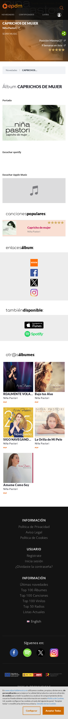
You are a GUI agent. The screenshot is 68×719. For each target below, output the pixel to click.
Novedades (11, 70)
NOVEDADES (8, 14)
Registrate (34, 555)
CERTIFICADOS (26, 14)
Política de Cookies (34, 538)
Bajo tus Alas (44, 394)
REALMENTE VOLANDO (20, 394)
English (36, 621)
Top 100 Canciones (34, 595)
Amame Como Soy (16, 485)
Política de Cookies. (56, 698)
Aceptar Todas (53, 710)
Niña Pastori (9, 27)
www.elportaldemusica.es (16, 690)
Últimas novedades (34, 584)
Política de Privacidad (34, 527)
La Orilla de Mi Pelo (48, 439)
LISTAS (45, 14)
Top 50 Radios (33, 606)
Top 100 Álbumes (34, 590)
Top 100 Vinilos (34, 601)
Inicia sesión (60, 14)
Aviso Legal (34, 532)
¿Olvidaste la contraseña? (34, 566)
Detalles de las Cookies (46, 703)
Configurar (31, 710)
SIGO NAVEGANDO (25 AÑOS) (24, 439)
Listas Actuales (34, 612)
